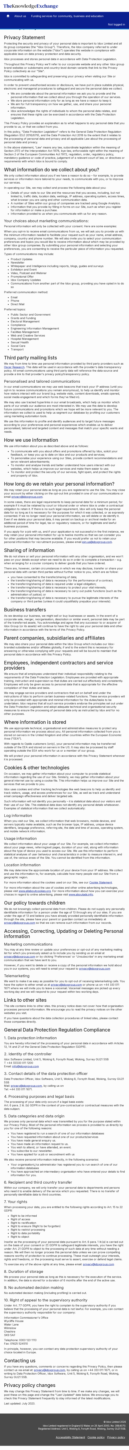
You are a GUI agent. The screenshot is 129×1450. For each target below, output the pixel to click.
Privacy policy (116, 1437)
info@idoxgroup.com (25, 1066)
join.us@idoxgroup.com (97, 542)
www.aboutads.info (81, 894)
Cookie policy (96, 1437)
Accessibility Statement (70, 1437)
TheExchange (30, 6)
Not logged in (116, 24)
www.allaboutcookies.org (35, 891)
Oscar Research (14, 367)
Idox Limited (113, 1421)
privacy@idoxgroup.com (26, 496)
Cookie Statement (100, 882)
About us (20, 16)
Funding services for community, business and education (67, 16)
